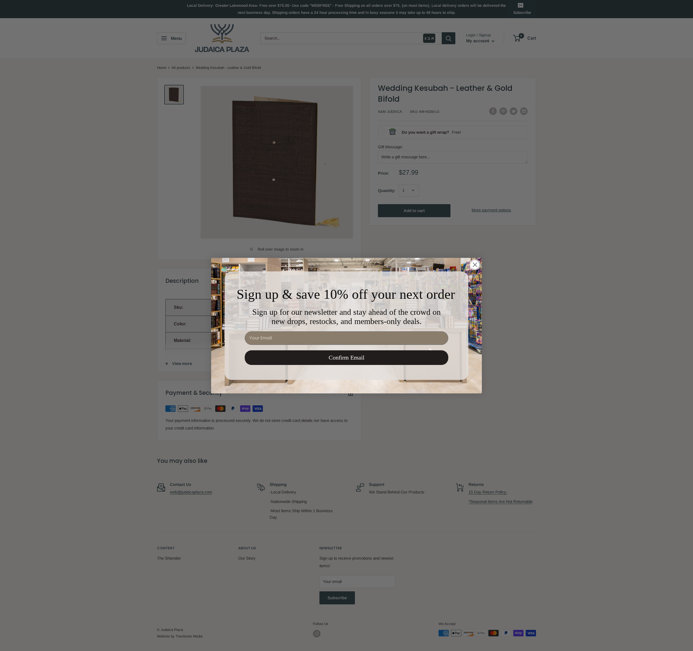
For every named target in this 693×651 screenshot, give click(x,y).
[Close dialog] (475, 265)
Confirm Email (346, 357)
